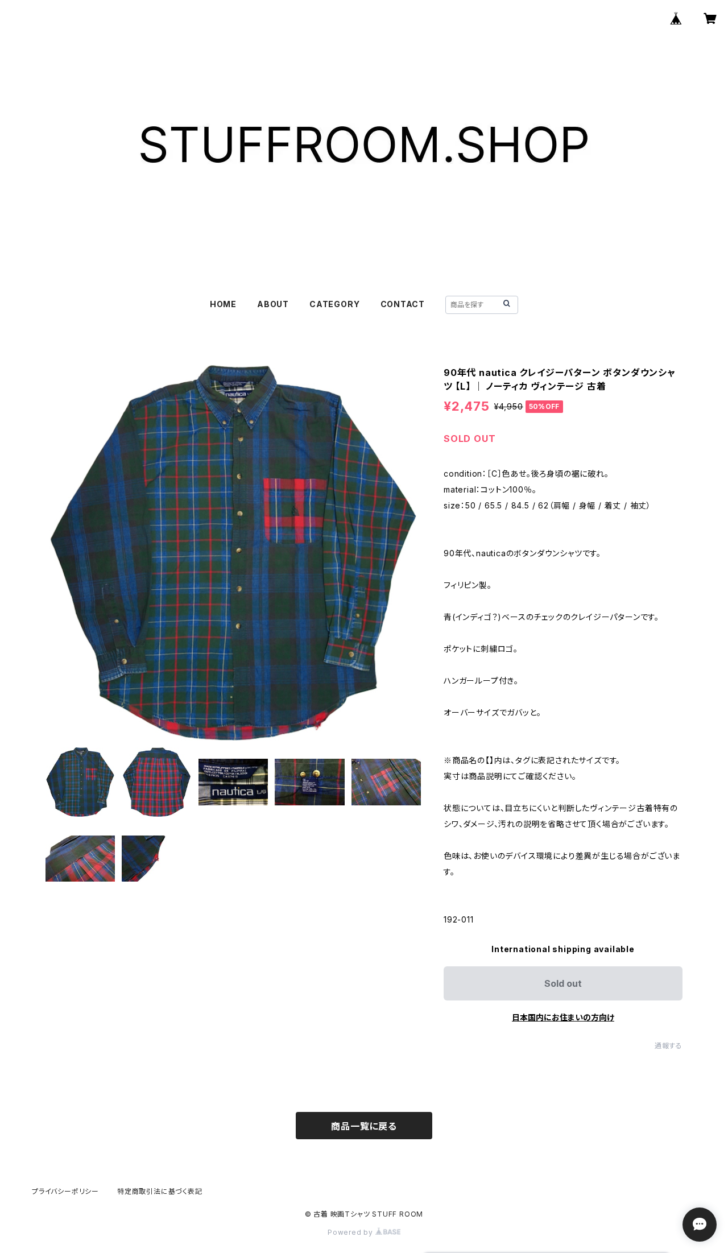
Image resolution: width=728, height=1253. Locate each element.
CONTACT (402, 304)
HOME (223, 304)
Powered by (351, 1232)
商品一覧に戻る (364, 1126)
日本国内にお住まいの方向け (563, 1017)
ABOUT (273, 304)
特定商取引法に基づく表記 (159, 1191)
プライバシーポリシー (65, 1191)
